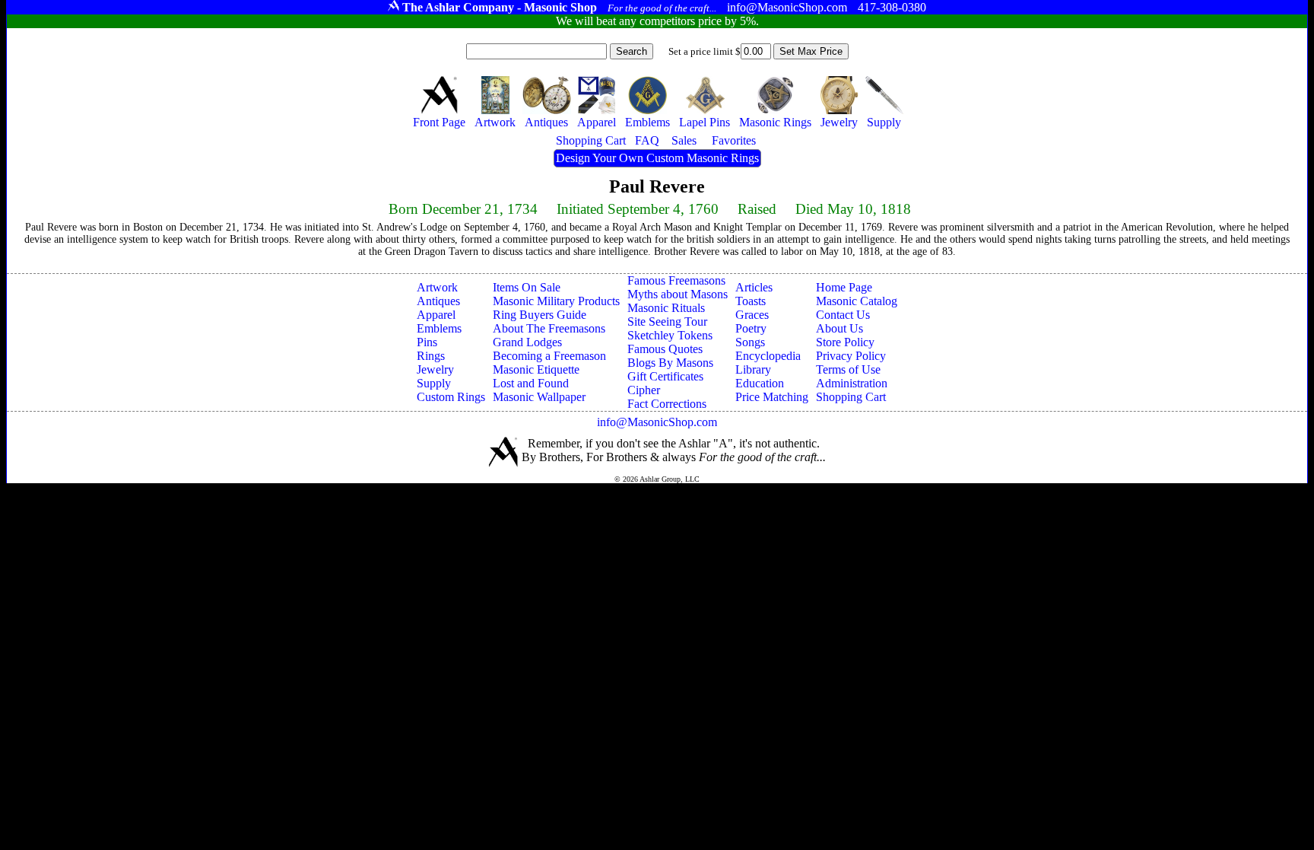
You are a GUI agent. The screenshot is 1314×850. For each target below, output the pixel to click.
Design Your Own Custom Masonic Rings (657, 157)
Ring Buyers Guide (539, 314)
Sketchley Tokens (670, 335)
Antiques (438, 300)
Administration (851, 383)
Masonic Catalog (856, 300)
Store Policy (845, 342)
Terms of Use (848, 369)
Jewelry (435, 369)
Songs (750, 342)
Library (753, 369)
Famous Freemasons (676, 280)
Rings (431, 355)
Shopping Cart (851, 396)
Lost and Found (531, 383)
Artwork (437, 287)
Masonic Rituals (666, 307)
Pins (427, 342)
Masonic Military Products (556, 300)
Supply (434, 383)
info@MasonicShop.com (657, 421)
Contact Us (843, 314)
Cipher (643, 390)
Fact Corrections (666, 403)
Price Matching (771, 396)
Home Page (844, 287)
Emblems (439, 328)
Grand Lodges (527, 342)
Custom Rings (451, 396)
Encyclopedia (768, 355)
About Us (839, 328)
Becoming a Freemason (549, 355)
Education (759, 383)
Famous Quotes (665, 348)
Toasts (750, 300)
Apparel (436, 314)
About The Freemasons (549, 328)
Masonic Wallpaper (539, 396)
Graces (752, 314)
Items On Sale (526, 287)
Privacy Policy (851, 355)
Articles (754, 287)
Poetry (750, 328)
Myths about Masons (677, 294)
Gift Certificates (665, 376)
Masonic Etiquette (536, 369)
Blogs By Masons (670, 362)
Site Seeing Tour (667, 321)
